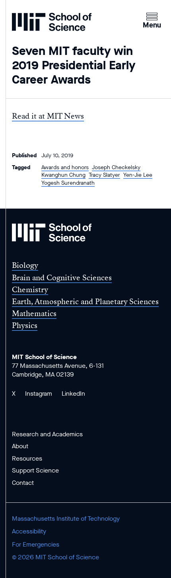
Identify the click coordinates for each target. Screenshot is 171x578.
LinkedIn (73, 393)
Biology (25, 265)
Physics (24, 325)
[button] (152, 19)
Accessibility (29, 531)
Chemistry (30, 289)
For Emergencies (35, 544)
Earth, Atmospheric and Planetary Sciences (85, 301)
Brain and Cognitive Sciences (62, 277)
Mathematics (34, 313)
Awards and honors (65, 167)
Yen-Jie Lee (137, 175)
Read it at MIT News (48, 116)
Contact (23, 482)
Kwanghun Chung (63, 175)
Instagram (38, 393)
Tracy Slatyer (104, 175)
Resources (27, 458)
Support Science (35, 470)
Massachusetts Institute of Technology (66, 518)
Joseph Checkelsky (116, 167)
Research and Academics (47, 434)
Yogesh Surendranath (68, 183)
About (20, 446)
